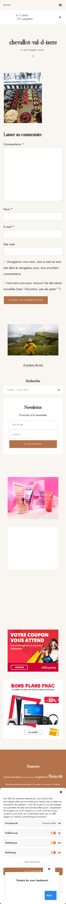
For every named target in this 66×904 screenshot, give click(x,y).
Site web (9, 244)
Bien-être (10, 784)
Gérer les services (32, 861)
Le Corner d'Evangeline (24, 17)
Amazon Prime (28, 777)
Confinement (47, 784)
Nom (8, 209)
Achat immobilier (12, 777)
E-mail (8, 227)
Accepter (33, 871)
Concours (36, 784)
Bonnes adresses (23, 784)
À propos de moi (33, 365)
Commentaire (13, 144)
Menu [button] (7, 5)
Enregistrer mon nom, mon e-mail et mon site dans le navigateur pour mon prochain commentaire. (32, 268)
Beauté (56, 776)
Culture (56, 784)
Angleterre (41, 777)
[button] (61, 792)
